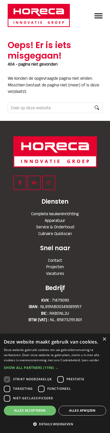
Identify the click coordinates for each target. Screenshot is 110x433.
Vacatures (55, 273)
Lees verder (90, 360)
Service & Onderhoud (55, 226)
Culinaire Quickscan (55, 233)
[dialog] (55, 383)
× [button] (104, 339)
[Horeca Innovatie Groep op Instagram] (48, 183)
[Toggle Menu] (98, 15)
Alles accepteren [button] (30, 410)
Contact (55, 260)
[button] (55, 367)
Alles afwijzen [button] (82, 410)
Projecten (55, 266)
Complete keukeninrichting (55, 213)
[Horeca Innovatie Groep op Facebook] (19, 183)
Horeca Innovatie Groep (41, 15)
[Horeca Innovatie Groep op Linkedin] (34, 183)
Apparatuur (55, 220)
